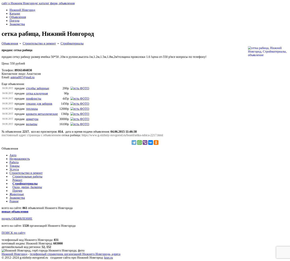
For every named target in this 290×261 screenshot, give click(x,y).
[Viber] (145, 142)
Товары (14, 166)
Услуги (14, 169)
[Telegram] (134, 142)
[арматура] (79, 119)
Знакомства (17, 197)
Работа (14, 162)
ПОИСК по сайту (13, 232)
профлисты (33, 98)
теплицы (32, 108)
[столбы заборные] (79, 88)
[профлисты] (79, 98)
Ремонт (17, 180)
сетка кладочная (37, 93)
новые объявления (15, 211)
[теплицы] (79, 108)
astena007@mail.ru (22, 77)
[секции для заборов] (79, 103)
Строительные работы (27, 176)
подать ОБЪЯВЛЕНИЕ (17, 218)
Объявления (10, 43)
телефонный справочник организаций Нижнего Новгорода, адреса (75, 254)
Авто (12, 155)
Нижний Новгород (14, 254)
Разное (14, 201)
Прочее (17, 190)
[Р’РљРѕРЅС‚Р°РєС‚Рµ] (150, 142)
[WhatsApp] (139, 142)
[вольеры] (79, 124)
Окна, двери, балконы (27, 187)
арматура (32, 119)
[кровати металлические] (79, 114)
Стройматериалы (72, 43)
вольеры (31, 124)
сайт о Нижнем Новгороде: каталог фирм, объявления (38, 3)
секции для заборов (39, 103)
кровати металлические (42, 114)
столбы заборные (37, 88)
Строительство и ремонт (39, 43)
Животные (16, 194)
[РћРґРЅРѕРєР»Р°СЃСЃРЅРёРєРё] (156, 142)
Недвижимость (19, 158)
